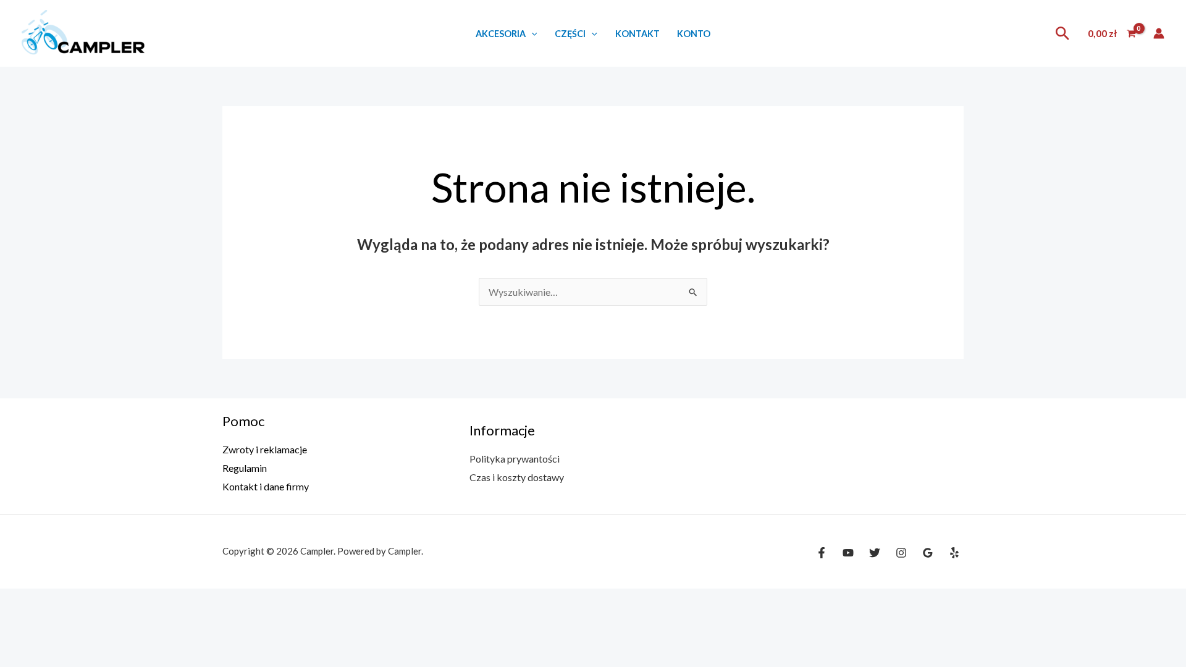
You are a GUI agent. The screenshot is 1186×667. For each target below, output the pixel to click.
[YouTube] (848, 552)
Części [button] (570, 33)
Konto (693, 33)
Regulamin (244, 468)
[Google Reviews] (927, 552)
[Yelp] (954, 552)
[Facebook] (821, 552)
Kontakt (637, 33)
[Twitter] (874, 552)
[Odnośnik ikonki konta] (1158, 33)
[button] (531, 33)
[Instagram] (901, 552)
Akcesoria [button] (501, 33)
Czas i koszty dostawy (516, 477)
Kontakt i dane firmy (265, 486)
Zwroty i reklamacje (264, 449)
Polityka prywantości (514, 458)
